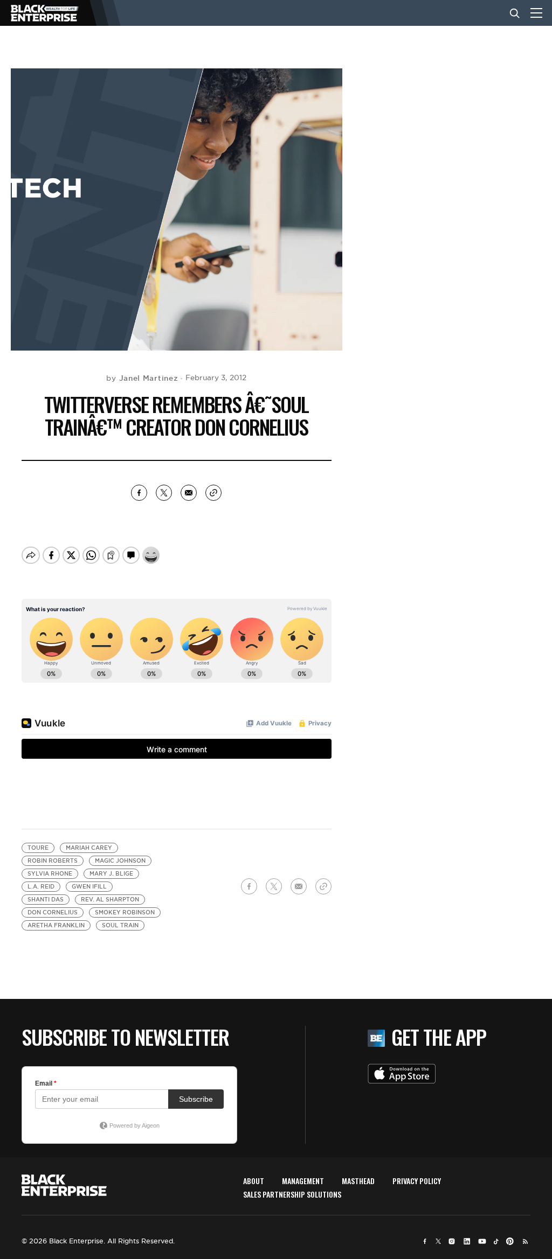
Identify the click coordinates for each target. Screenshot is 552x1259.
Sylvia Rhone (49, 873)
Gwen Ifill (89, 886)
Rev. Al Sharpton (110, 899)
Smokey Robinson (125, 912)
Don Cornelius (52, 912)
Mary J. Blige (111, 873)
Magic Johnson (120, 860)
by (142, 378)
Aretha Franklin (56, 925)
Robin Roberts (52, 860)
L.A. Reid (40, 886)
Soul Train (120, 925)
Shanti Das (45, 899)
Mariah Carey (89, 847)
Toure (38, 847)
